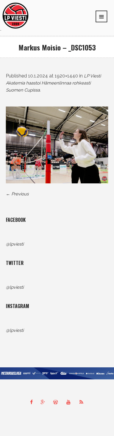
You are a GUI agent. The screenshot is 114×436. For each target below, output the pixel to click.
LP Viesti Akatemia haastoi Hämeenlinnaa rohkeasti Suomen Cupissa (53, 83)
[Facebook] (31, 402)
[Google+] (44, 402)
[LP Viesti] (15, 15)
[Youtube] (69, 402)
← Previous (17, 194)
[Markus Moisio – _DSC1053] (57, 145)
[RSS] (82, 402)
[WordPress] (57, 402)
